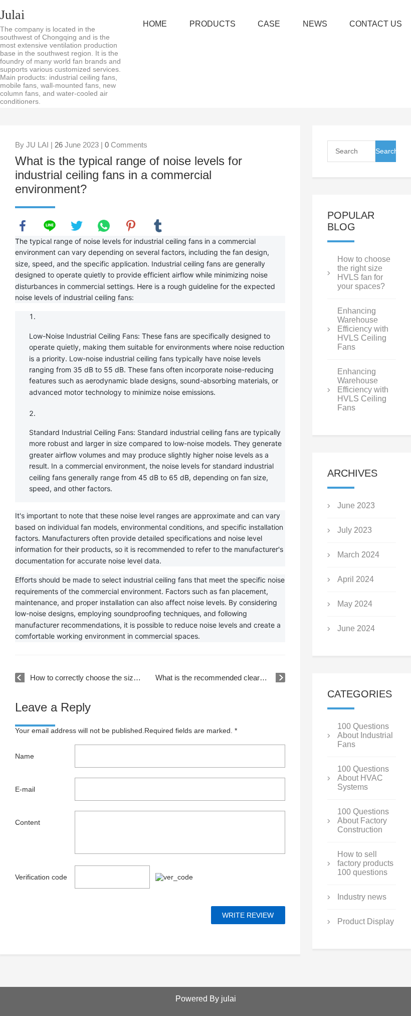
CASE (269, 24)
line (49, 225)
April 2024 (355, 579)
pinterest (130, 225)
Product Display (365, 921)
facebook (22, 225)
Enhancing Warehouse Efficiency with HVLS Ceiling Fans (362, 329)
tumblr (157, 225)
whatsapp (103, 225)
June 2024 (356, 628)
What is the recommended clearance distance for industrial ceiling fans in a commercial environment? (220, 677)
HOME (155, 24)
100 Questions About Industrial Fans (365, 735)
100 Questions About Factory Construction (363, 820)
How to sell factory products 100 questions (365, 863)
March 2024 (358, 554)
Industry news (361, 897)
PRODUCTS (212, 24)
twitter (76, 225)
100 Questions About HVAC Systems (363, 778)
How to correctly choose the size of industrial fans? (87, 677)
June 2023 (356, 505)
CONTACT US (375, 24)
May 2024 (354, 604)
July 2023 (354, 530)
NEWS (315, 24)
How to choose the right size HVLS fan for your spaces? (363, 273)
